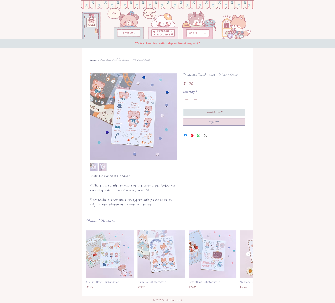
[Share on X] (205, 135)
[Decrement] (186, 99)
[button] (198, 34)
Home (93, 60)
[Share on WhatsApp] (199, 135)
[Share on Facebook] (185, 135)
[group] (167, 262)
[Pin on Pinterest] (192, 135)
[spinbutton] (191, 99)
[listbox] (198, 34)
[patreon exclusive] (163, 33)
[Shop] (129, 33)
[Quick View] (110, 254)
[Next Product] (248, 254)
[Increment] (196, 99)
